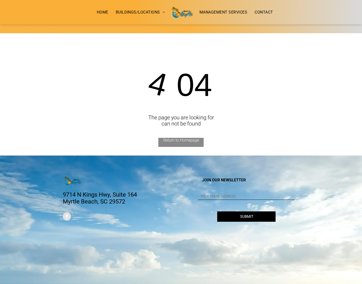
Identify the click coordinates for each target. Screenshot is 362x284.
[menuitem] (102, 12)
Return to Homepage (181, 140)
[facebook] (67, 217)
